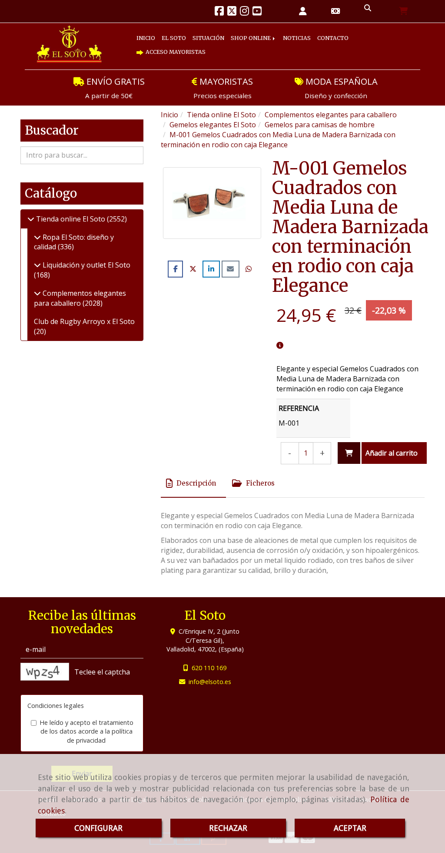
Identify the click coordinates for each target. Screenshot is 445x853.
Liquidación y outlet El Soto (85, 265)
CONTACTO (369, 38)
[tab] (193, 483)
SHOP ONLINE (273, 38)
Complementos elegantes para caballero (80, 298)
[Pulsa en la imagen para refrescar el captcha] (45, 671)
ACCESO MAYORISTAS (181, 52)
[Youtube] (257, 12)
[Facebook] (219, 12)
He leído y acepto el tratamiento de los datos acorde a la (86, 731)
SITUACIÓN (223, 38)
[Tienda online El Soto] (30, 219)
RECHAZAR (228, 828)
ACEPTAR (350, 828)
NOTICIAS (325, 38)
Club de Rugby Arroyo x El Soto (84, 321)
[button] (302, 11)
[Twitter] (231, 12)
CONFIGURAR (98, 828)
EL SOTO (182, 38)
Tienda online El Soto (70, 219)
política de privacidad (100, 735)
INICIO (148, 38)
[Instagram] (244, 12)
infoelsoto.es (210, 682)
